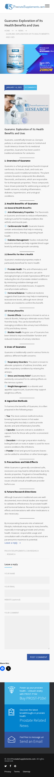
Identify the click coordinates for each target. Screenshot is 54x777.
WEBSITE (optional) (12, 599)
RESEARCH (11, 554)
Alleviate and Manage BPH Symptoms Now (47, 48)
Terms (17, 771)
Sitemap (26, 771)
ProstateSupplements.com (23, 759)
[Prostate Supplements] (24, 7)
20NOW (46, 69)
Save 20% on (45, 63)
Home (7, 30)
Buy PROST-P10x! (33, 698)
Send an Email (31, 741)
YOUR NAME (9, 573)
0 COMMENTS (30, 87)
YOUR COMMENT (11, 612)
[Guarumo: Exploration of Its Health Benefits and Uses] (27, 109)
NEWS (20, 30)
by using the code (46, 67)
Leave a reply (10, 542)
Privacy (7, 771)
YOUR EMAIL (9, 586)
